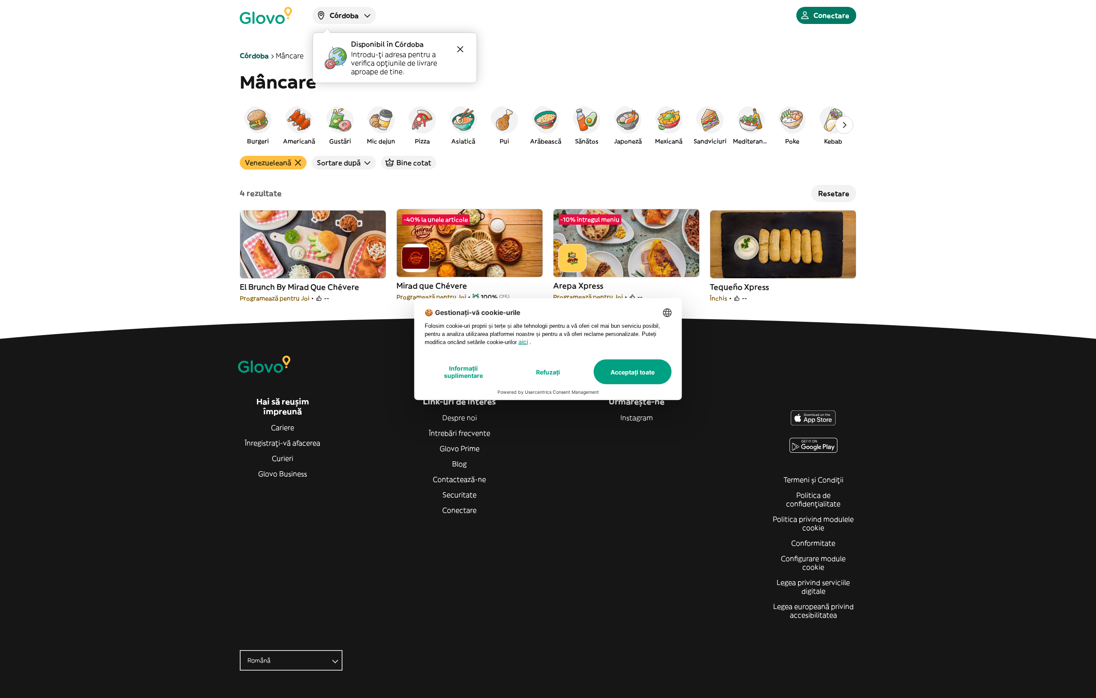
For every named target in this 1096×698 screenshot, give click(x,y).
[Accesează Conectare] (266, 15)
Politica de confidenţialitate (813, 499)
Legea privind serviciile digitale (813, 586)
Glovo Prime (460, 448)
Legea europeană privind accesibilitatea (813, 610)
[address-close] (460, 49)
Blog (459, 464)
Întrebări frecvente (459, 433)
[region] (548, 125)
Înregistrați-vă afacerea (282, 443)
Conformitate (813, 543)
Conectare (459, 510)
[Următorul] (844, 125)
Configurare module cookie (813, 562)
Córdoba (254, 55)
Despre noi (459, 417)
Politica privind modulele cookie (813, 523)
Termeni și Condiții (813, 479)
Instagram (636, 417)
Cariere (282, 427)
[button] (258, 125)
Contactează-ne (459, 479)
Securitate (459, 494)
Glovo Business (282, 473)
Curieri (282, 458)
